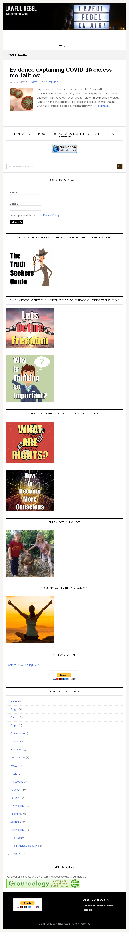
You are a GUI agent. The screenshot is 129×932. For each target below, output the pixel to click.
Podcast (15, 789)
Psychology (17, 805)
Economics (16, 741)
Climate (14, 717)
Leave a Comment (49, 82)
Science (15, 821)
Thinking (15, 853)
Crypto (14, 725)
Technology (17, 829)
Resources (16, 813)
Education (16, 749)
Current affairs (18, 733)
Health (14, 765)
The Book (16, 837)
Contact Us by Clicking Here (22, 665)
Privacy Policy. (51, 215)
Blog (13, 709)
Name (13, 192)
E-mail (14, 203)
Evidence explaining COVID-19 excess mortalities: (61, 72)
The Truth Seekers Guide (24, 845)
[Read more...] (103, 105)
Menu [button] (67, 46)
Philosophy (16, 781)
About (14, 701)
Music (13, 773)
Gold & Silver (17, 757)
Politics (14, 797)
